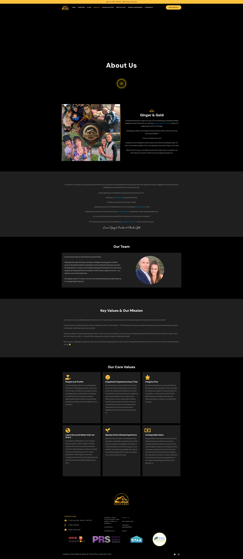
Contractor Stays (108, 7)
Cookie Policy (103, 554)
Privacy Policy (93, 554)
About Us (96, 7)
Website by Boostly (81, 554)
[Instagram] (178, 554)
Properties (81, 7)
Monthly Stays (121, 7)
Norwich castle (141, 207)
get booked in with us (128, 222)
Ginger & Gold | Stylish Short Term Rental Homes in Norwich (111, 520)
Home (74, 7)
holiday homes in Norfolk (162, 123)
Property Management (135, 7)
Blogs (89, 7)
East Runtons (118, 198)
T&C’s (109, 554)
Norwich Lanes (123, 212)
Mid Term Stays (128, 521)
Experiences (149, 7)
